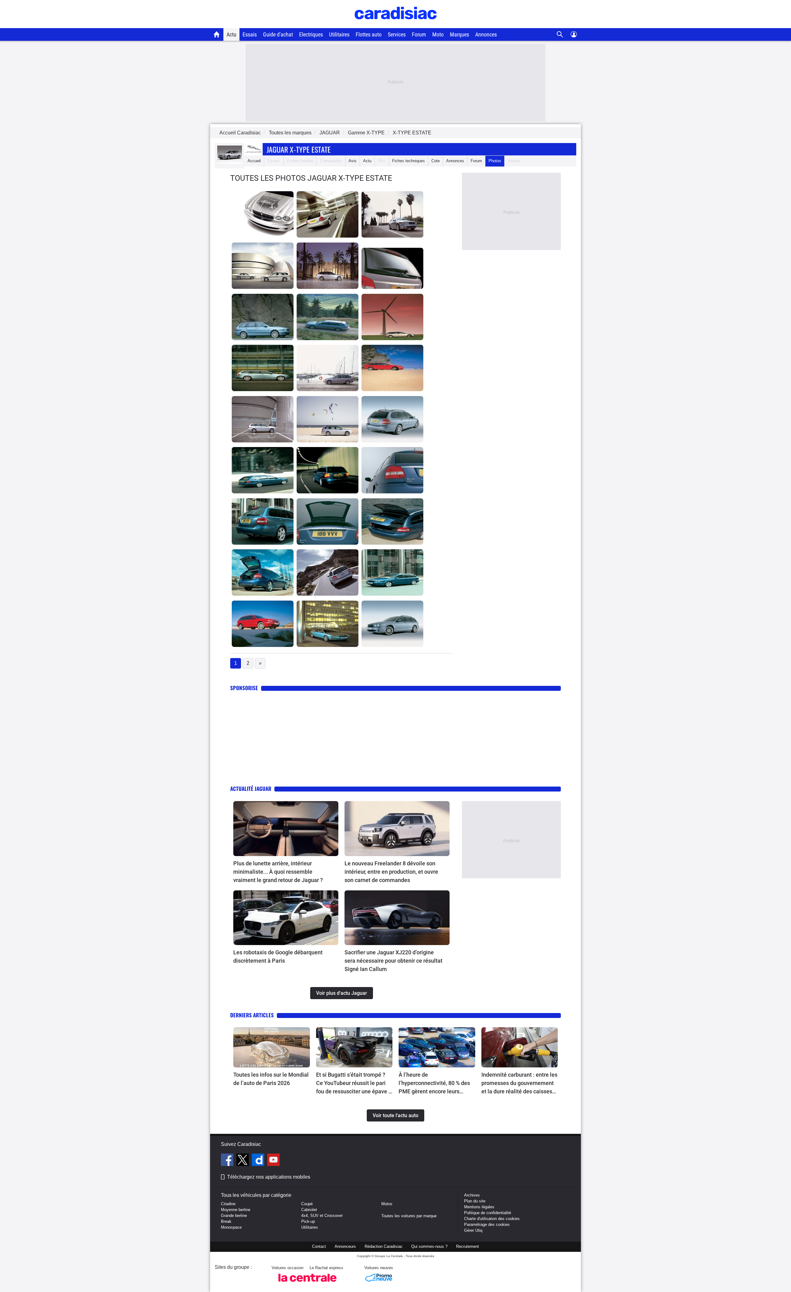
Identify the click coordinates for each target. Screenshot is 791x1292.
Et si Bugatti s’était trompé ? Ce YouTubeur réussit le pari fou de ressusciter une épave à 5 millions (353, 1083)
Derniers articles (252, 1015)
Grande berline (234, 1215)
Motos (386, 1203)
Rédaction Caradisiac (384, 1246)
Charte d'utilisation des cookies (492, 1218)
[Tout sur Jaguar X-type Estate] (229, 162)
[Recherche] (560, 34)
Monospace (231, 1227)
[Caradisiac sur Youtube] (273, 1161)
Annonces (486, 34)
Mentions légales (479, 1207)
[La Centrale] (307, 1283)
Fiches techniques (408, 160)
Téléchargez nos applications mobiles (268, 1177)
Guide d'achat (278, 34)
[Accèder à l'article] (285, 828)
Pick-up (308, 1221)
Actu (231, 34)
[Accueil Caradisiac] (216, 34)
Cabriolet (309, 1209)
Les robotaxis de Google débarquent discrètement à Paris (278, 956)
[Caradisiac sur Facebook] (228, 1161)
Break (226, 1221)
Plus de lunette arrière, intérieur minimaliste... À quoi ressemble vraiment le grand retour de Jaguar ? (278, 871)
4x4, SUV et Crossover (322, 1215)
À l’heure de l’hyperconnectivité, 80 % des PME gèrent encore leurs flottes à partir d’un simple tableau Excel (434, 1083)
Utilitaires (339, 34)
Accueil (254, 160)
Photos (495, 160)
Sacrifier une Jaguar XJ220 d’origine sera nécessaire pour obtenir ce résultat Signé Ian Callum (393, 960)
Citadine (228, 1203)
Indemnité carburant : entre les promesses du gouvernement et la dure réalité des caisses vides (519, 1083)
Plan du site (474, 1201)
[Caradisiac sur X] (243, 1161)
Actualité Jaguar (250, 788)
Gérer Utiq (473, 1230)
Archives (472, 1195)
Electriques (311, 34)
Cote (435, 160)
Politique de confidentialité (487, 1212)
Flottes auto (369, 34)
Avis (353, 160)
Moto (438, 34)
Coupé (307, 1203)
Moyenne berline (235, 1209)
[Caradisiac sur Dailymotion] (259, 1161)
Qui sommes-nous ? (429, 1246)
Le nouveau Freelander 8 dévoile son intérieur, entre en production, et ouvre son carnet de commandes (391, 871)
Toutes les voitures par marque (409, 1216)
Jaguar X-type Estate (299, 149)
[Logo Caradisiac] (396, 25)
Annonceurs (345, 1246)
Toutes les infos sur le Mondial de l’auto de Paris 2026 (271, 1078)
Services (397, 34)
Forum (419, 34)
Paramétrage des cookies (487, 1224)
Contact (319, 1246)
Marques (459, 34)
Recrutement (467, 1246)
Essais (250, 34)
